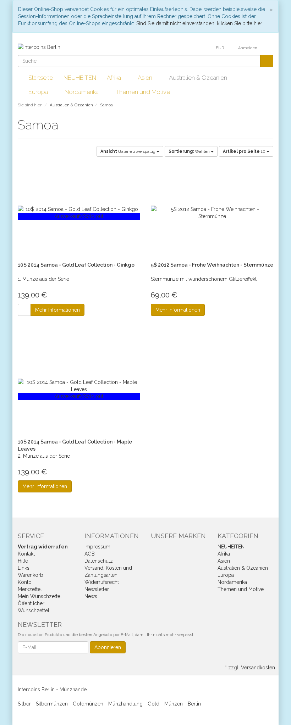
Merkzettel (30, 589)
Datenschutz (98, 561)
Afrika (114, 77)
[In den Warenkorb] (24, 310)
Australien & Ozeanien (199, 77)
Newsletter (96, 589)
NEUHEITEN (80, 77)
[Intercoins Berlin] (39, 47)
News (90, 596)
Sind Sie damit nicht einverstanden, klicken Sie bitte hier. (199, 23)
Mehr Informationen (57, 310)
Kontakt (26, 554)
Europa (38, 91)
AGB (89, 554)
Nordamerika (82, 91)
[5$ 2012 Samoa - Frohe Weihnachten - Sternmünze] (212, 212)
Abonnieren (107, 647)
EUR (220, 48)
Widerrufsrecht (101, 582)
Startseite (40, 77)
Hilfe (23, 561)
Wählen (190, 151)
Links (23, 568)
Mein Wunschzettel (40, 596)
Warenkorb (30, 575)
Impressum (97, 547)
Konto (25, 582)
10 (245, 151)
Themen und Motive (143, 91)
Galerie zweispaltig (128, 151)
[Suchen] (266, 61)
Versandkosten (258, 667)
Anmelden (248, 48)
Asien (146, 77)
